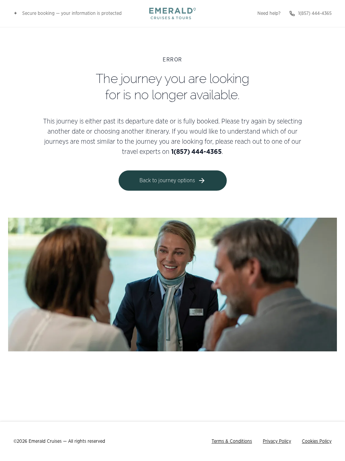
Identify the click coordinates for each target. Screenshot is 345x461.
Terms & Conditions (232, 441)
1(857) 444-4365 (315, 13)
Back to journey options (167, 180)
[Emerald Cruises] (172, 13)
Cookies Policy (317, 441)
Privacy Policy (277, 441)
